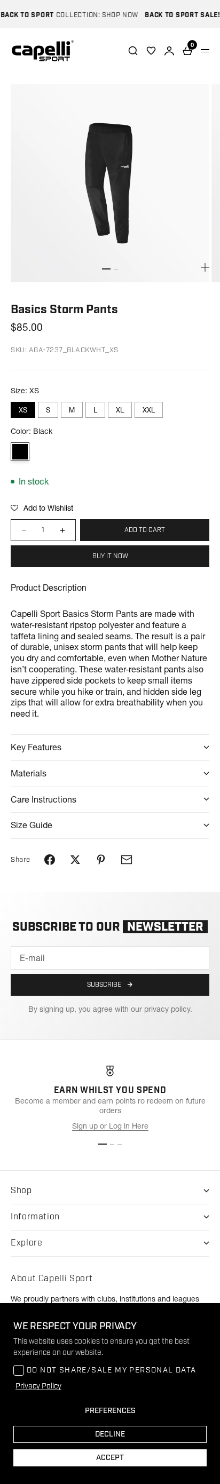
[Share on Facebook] (49, 859)
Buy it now (110, 556)
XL (120, 410)
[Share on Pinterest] (101, 859)
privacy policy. (168, 1009)
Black (20, 451)
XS (23, 410)
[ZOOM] (205, 267)
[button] (42, 508)
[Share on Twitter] (75, 859)
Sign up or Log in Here (110, 1126)
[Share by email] (126, 859)
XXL (149, 410)
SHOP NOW (115, 15)
